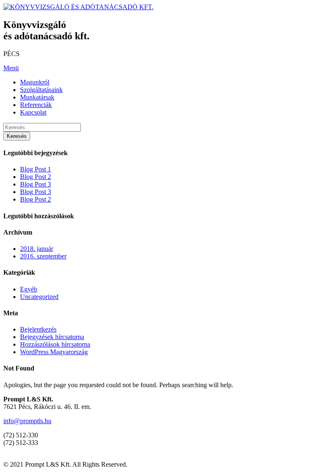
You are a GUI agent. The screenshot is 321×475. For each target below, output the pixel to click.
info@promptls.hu (27, 420)
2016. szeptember (43, 256)
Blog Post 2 (35, 176)
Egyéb (28, 289)
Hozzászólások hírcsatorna (55, 344)
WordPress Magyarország (54, 351)
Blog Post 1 (35, 169)
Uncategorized (39, 296)
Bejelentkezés (38, 329)
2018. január (36, 248)
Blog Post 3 (35, 184)
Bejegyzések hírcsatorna (52, 336)
